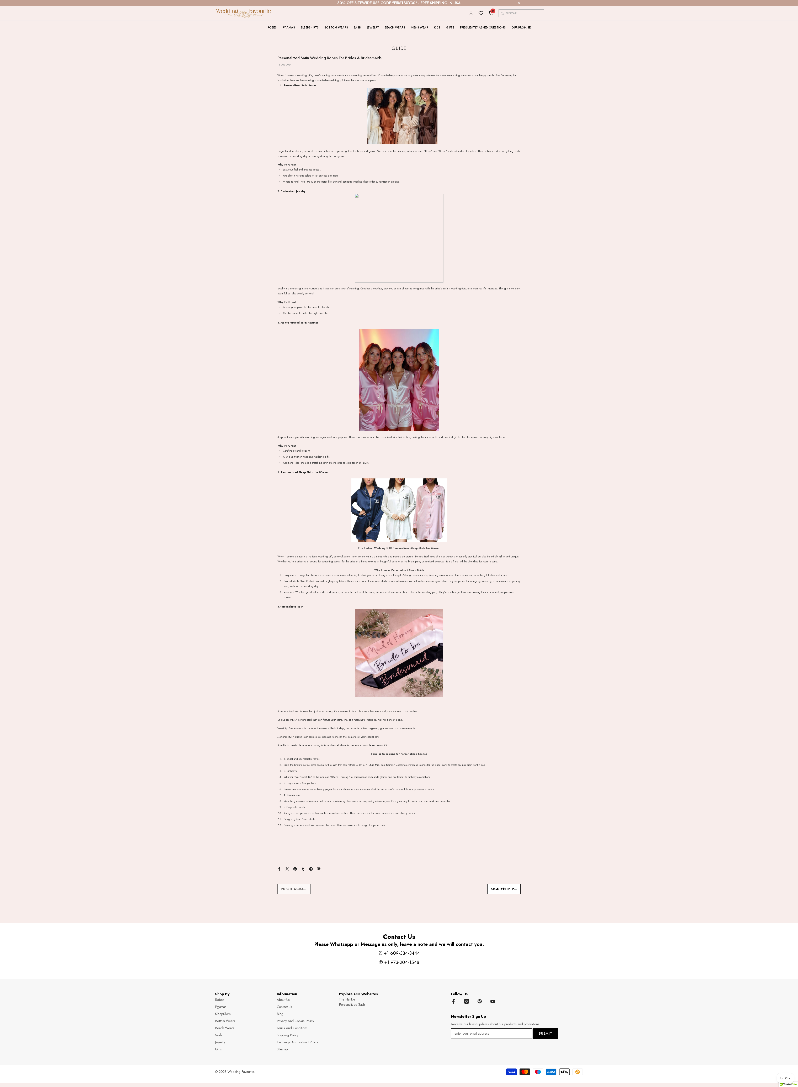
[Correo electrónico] (319, 868)
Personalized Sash (291, 607)
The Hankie (347, 999)
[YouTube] (493, 1001)
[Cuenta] (471, 13)
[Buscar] (502, 13)
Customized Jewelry (293, 191)
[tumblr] (303, 868)
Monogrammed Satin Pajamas (299, 323)
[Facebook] (279, 868)
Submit (545, 1033)
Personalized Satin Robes (300, 85)
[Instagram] (467, 1001)
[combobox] (525, 13)
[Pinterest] (295, 868)
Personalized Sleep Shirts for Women (305, 472)
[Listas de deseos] (481, 13)
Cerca (519, 3)
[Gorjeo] (287, 868)
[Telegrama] (311, 868)
